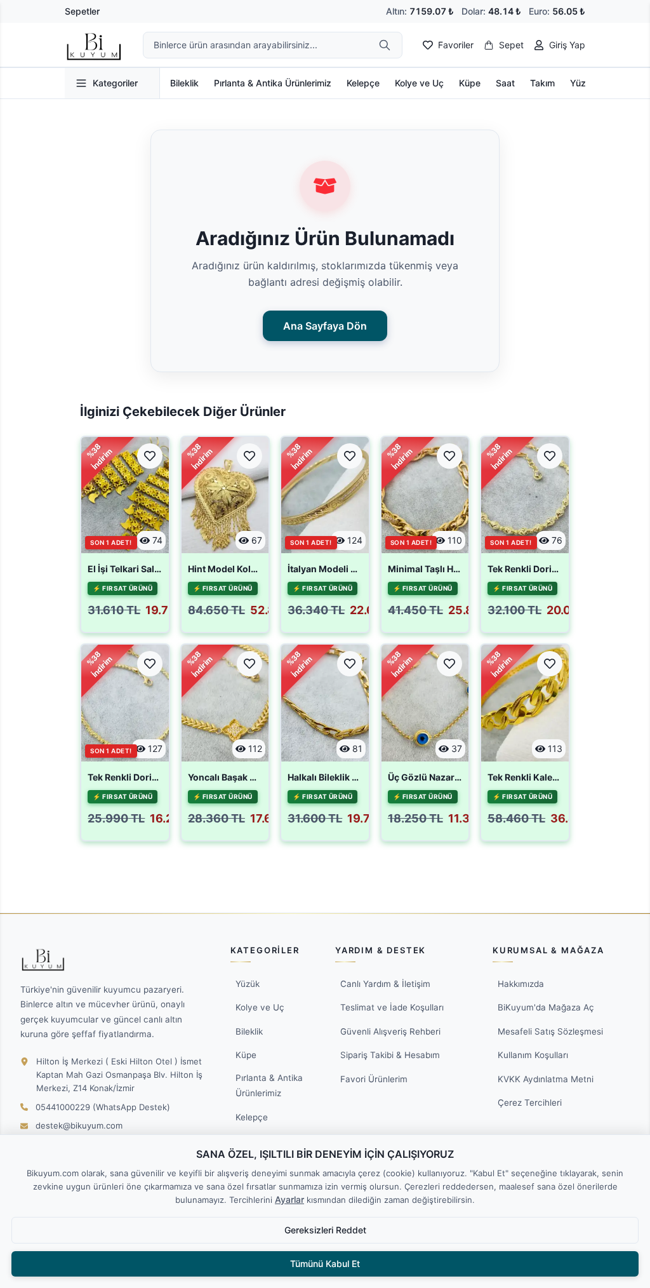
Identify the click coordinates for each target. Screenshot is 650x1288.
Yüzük (583, 82)
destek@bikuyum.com (79, 1125)
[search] (385, 45)
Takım (542, 82)
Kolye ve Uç (419, 82)
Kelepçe (363, 82)
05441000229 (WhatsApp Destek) (103, 1107)
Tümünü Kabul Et (325, 1263)
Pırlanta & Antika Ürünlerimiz (272, 82)
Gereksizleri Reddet (325, 1229)
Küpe (470, 82)
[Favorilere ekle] (149, 456)
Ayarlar (289, 1199)
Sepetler (82, 11)
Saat (505, 82)
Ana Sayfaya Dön (325, 325)
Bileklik (184, 82)
